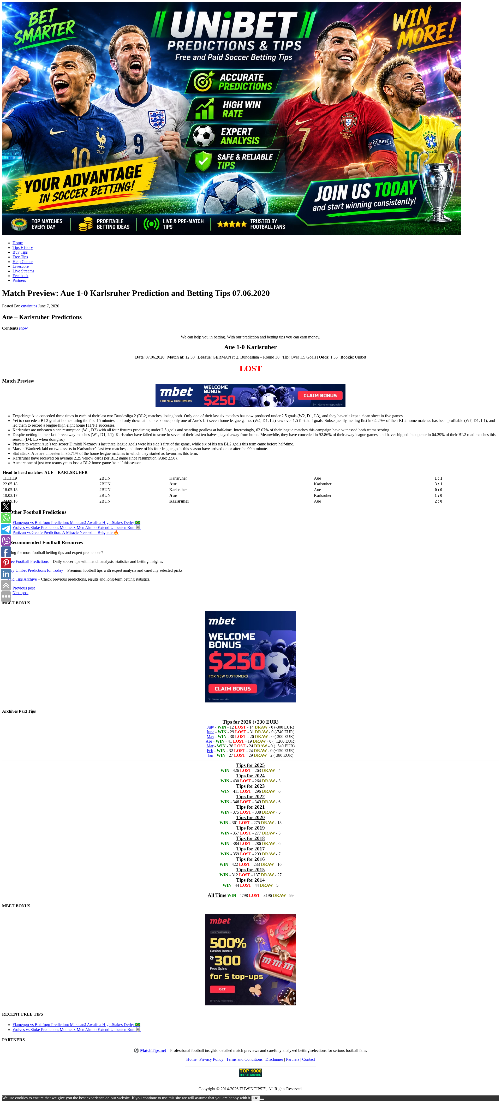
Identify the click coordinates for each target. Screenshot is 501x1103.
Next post (20, 593)
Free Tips (20, 257)
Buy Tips (20, 252)
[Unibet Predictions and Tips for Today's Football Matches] (250, 119)
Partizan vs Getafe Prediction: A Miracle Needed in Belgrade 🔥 (66, 532)
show (23, 328)
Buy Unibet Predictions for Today (35, 570)
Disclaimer (274, 1059)
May (210, 736)
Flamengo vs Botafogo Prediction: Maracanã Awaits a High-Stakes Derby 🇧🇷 (76, 522)
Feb (210, 750)
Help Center (23, 261)
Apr (209, 741)
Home (18, 243)
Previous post (24, 588)
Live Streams (23, 271)
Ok (255, 1098)
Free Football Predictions (28, 561)
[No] (262, 1099)
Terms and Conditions (244, 1059)
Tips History (23, 247)
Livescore (21, 266)
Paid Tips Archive (22, 579)
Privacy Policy (211, 1059)
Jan (210, 755)
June (210, 732)
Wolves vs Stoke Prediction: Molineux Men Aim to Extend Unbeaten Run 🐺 (77, 527)
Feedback (20, 275)
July (210, 727)
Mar (210, 746)
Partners (19, 280)
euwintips (29, 306)
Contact (308, 1059)
